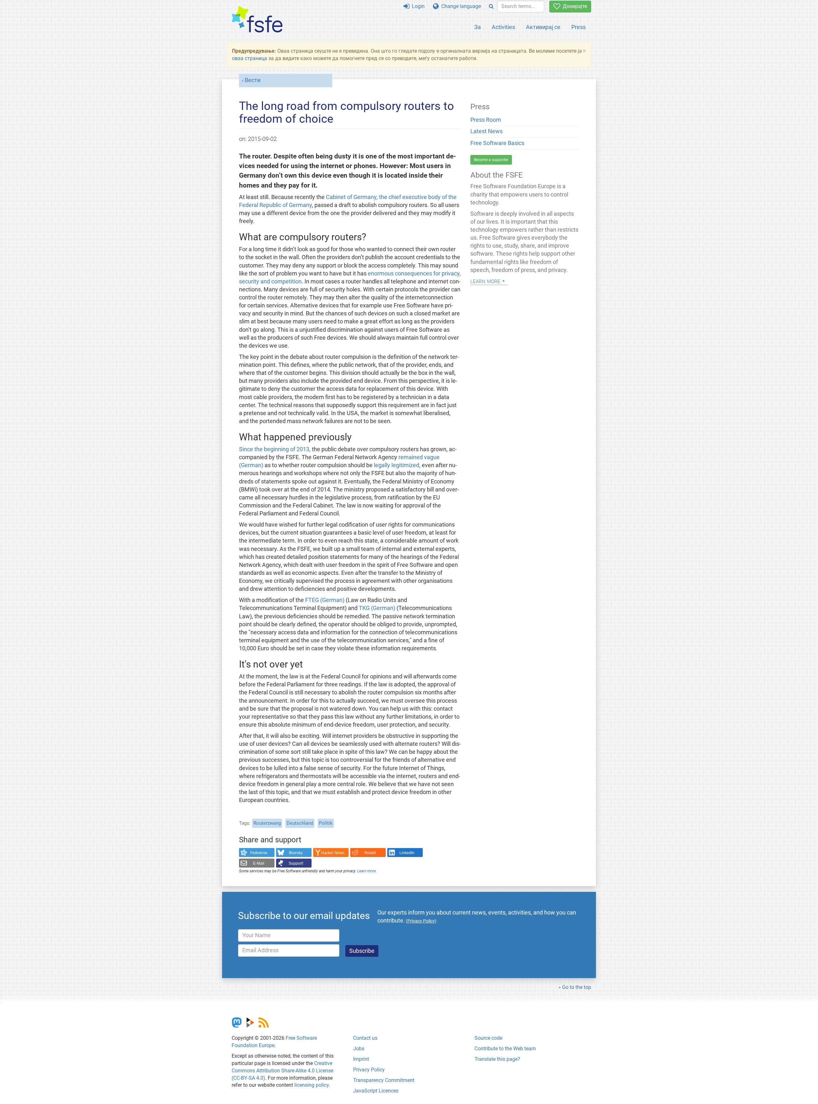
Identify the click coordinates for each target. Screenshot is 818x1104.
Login (417, 6)
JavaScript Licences (375, 1091)
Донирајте (573, 6)
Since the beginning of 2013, (275, 449)
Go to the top (576, 987)
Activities (503, 27)
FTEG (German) (324, 600)
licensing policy (311, 1085)
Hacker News (332, 853)
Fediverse (258, 853)
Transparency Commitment (383, 1080)
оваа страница (249, 58)
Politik (326, 823)
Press (578, 27)
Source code (488, 1038)
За (477, 27)
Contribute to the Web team (505, 1049)
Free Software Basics (497, 143)
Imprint (361, 1059)
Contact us (365, 1038)
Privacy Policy (369, 1070)
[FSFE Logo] (257, 19)
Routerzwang (267, 823)
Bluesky (296, 853)
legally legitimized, (397, 465)
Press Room (485, 120)
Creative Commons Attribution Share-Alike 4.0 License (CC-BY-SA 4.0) (282, 1070)
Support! (296, 863)
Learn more (366, 871)
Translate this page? (497, 1059)
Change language (460, 6)
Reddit (370, 853)
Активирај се (543, 27)
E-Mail (258, 863)
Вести (252, 80)
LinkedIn (406, 853)
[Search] (491, 6)
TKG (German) (377, 608)
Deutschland (300, 823)
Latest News (486, 131)
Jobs (358, 1049)
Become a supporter (491, 160)
